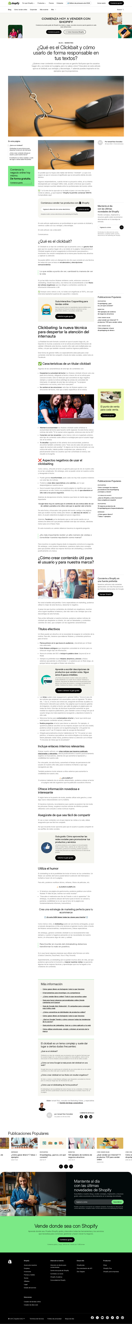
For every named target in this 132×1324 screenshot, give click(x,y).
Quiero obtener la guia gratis (68, 690)
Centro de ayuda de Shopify (59, 1270)
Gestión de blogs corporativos (71, 1103)
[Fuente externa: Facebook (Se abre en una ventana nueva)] (92, 1317)
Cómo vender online (20, 9)
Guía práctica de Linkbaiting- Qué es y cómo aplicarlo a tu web (67, 1025)
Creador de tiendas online (32, 1302)
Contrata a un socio (56, 1274)
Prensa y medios (29, 1275)
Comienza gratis (116, 3)
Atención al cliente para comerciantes (58, 1266)
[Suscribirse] (122, 227)
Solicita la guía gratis (65, 316)
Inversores (27, 1271)
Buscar (119, 9)
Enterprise (60, 3)
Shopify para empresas (111, 1271)
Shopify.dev (81, 1265)
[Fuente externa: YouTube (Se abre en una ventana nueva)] (102, 1317)
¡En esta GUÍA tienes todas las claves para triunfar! (66, 917)
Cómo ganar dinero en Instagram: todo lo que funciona (63, 989)
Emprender (33, 9)
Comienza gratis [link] (83, 209)
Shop (105, 1265)
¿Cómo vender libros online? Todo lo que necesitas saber (65, 996)
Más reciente (44, 9)
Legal (25, 1284)
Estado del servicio (30, 1288)
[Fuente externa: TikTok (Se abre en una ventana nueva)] (112, 1317)
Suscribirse (118, 1202)
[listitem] (39, 1149)
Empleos (27, 1268)
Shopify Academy (56, 1277)
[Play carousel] (66, 1166)
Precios (51, 3)
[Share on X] (86, 1116)
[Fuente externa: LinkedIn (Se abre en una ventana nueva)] (117, 1317)
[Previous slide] (61, 1166)
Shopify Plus (107, 1268)
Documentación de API (84, 1268)
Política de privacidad (54, 1319)
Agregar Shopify (105, 594)
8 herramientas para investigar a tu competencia (61, 993)
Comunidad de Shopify (57, 1280)
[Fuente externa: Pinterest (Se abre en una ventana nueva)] (122, 1317)
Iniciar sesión (101, 3)
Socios (26, 1278)
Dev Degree (81, 1271)
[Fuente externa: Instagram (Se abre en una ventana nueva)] (107, 1317)
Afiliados (26, 1281)
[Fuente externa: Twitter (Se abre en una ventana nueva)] (97, 1317)
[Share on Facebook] (81, 1116)
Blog (9, 9)
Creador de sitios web (31, 1305)
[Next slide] (71, 1166)
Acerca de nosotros (30, 1265)
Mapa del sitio (69, 1319)
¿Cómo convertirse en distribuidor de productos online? (64, 1012)
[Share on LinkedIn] (90, 1116)
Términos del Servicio (37, 1319)
